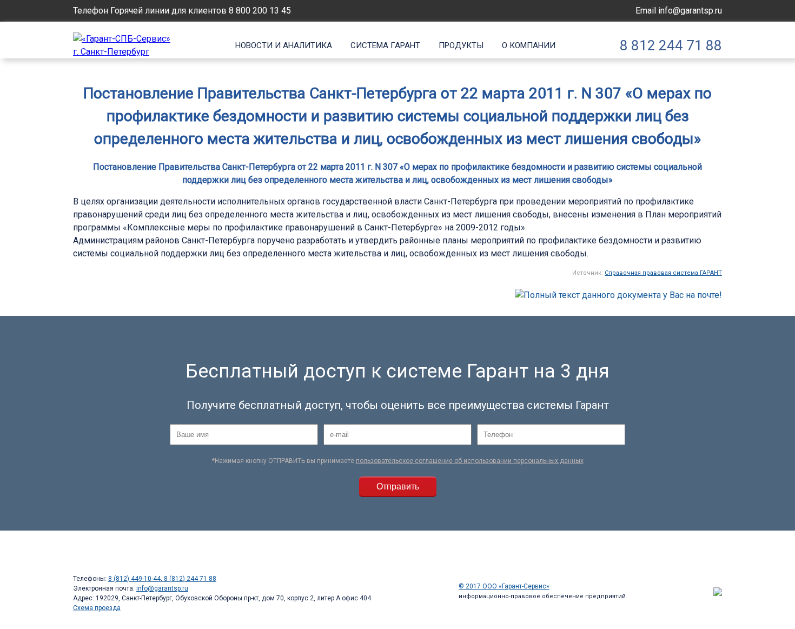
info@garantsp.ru (690, 10)
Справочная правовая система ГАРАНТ (663, 272)
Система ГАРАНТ (385, 45)
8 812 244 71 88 (671, 45)
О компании (528, 45)
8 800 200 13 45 (260, 10)
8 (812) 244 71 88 (189, 578)
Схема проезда (97, 608)
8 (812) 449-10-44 (134, 578)
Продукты (461, 45)
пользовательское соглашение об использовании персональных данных (470, 461)
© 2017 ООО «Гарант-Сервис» (504, 586)
